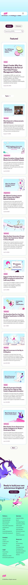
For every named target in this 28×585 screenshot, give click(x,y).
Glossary (18, 26)
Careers (4, 545)
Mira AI (17, 520)
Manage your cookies (7, 555)
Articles (9, 26)
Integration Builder (20, 518)
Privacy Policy (5, 551)
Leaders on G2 (5, 541)
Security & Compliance (20, 550)
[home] (6, 13)
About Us (4, 539)
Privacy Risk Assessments (8, 525)
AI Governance (6, 527)
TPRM (4, 529)
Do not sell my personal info (8, 557)
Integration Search (20, 552)
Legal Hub (5, 553)
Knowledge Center (20, 547)
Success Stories (19, 543)
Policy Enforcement (20, 535)
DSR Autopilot (19, 525)
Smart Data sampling (20, 523)
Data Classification (6, 520)
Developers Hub (19, 549)
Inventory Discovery (7, 518)
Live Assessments (20, 527)
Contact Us (5, 543)
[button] (22, 13)
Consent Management (7, 531)
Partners (18, 545)
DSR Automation (6, 522)
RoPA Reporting (19, 529)
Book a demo (14, 492)
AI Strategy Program (20, 522)
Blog (17, 541)
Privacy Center (6, 523)
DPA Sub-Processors (20, 531)
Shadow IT (18, 533)
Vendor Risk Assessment (8, 533)
